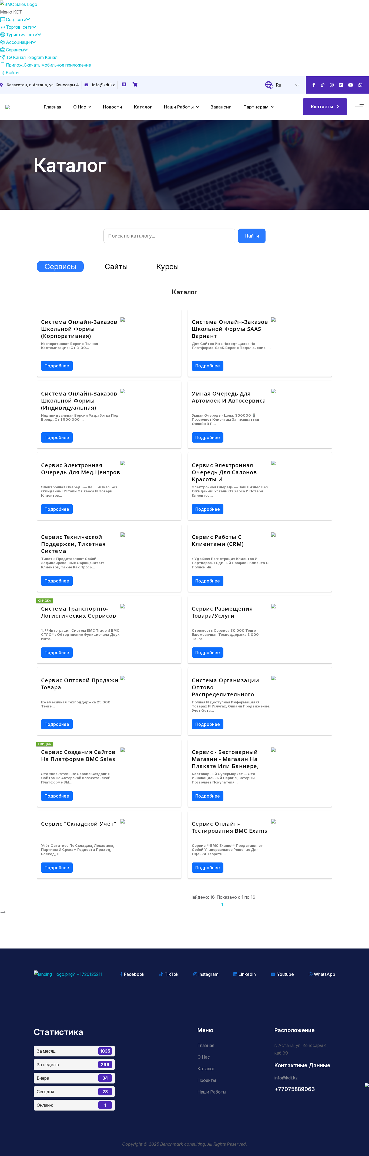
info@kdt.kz (103, 85)
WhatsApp (324, 974)
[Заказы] (124, 85)
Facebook (134, 974)
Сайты (116, 266)
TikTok (172, 974)
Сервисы (60, 266)
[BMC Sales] (18, 3)
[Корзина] (135, 85)
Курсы (167, 266)
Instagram (209, 974)
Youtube (285, 974)
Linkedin (247, 974)
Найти (251, 236)
